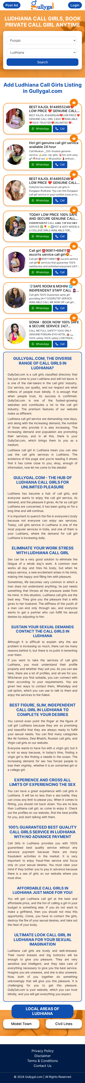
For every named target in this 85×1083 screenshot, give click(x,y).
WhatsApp (42, 128)
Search (42, 62)
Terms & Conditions (42, 1061)
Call (62, 128)
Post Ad (12, 5)
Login (75, 5)
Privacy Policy (43, 1051)
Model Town (21, 1024)
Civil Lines (63, 1024)
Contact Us (42, 1066)
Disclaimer (42, 1056)
